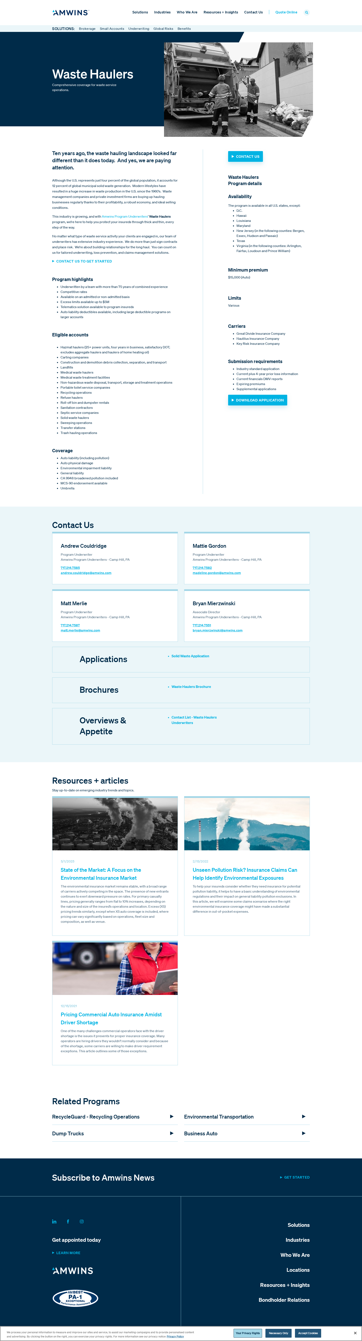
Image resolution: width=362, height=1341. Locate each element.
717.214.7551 (202, 625)
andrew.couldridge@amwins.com (86, 573)
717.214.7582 (202, 568)
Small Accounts (112, 28)
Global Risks (163, 28)
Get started (297, 1177)
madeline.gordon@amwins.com (217, 573)
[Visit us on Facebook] (73, 1220)
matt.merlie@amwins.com (80, 630)
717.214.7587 (70, 625)
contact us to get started (84, 261)
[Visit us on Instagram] (87, 1220)
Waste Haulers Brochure (191, 686)
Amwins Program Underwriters (125, 216)
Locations (298, 1269)
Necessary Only (278, 1333)
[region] (181, 1333)
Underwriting (138, 28)
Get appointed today (76, 1239)
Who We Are (187, 12)
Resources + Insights (221, 12)
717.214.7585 (70, 568)
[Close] (355, 1333)
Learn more (68, 1253)
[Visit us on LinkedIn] (59, 1220)
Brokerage (87, 28)
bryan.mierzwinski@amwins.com (218, 630)
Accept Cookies (308, 1333)
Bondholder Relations (284, 1299)
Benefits (184, 28)
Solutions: (63, 28)
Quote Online (286, 12)
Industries (162, 12)
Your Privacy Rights (248, 1333)
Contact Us (253, 12)
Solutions (140, 12)
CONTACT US (248, 156)
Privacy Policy (175, 1336)
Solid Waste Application (190, 656)
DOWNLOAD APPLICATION (260, 400)
